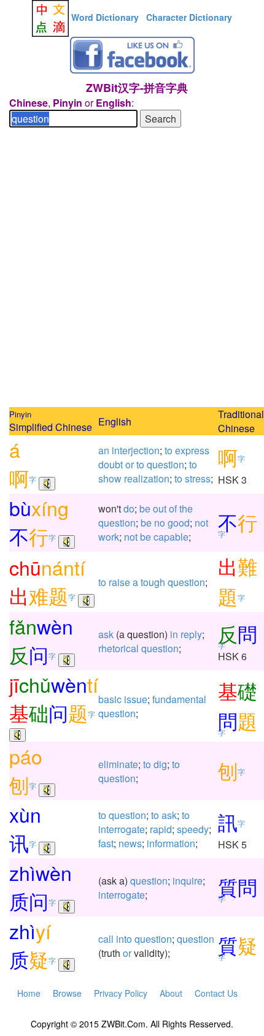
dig (160, 764)
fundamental (179, 699)
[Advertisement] (132, 269)
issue (135, 699)
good (179, 523)
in (174, 634)
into (124, 939)
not (201, 523)
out (159, 508)
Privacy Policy (120, 993)
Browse (67, 993)
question (165, 464)
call (106, 939)
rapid (161, 829)
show (110, 478)
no (159, 523)
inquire (188, 881)
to (169, 450)
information (171, 843)
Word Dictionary (105, 17)
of (173, 508)
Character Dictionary (189, 17)
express (192, 450)
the (186, 508)
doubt (110, 464)
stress (198, 478)
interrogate (121, 829)
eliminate (118, 764)
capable (170, 537)
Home (29, 993)
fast (106, 843)
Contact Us (216, 993)
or (129, 464)
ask (106, 634)
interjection (136, 450)
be (144, 508)
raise (119, 582)
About (171, 993)
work (108, 537)
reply (191, 634)
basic (110, 699)
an (103, 450)
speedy (193, 829)
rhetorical (118, 648)
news (130, 843)
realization (146, 478)
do (128, 508)
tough (153, 582)
